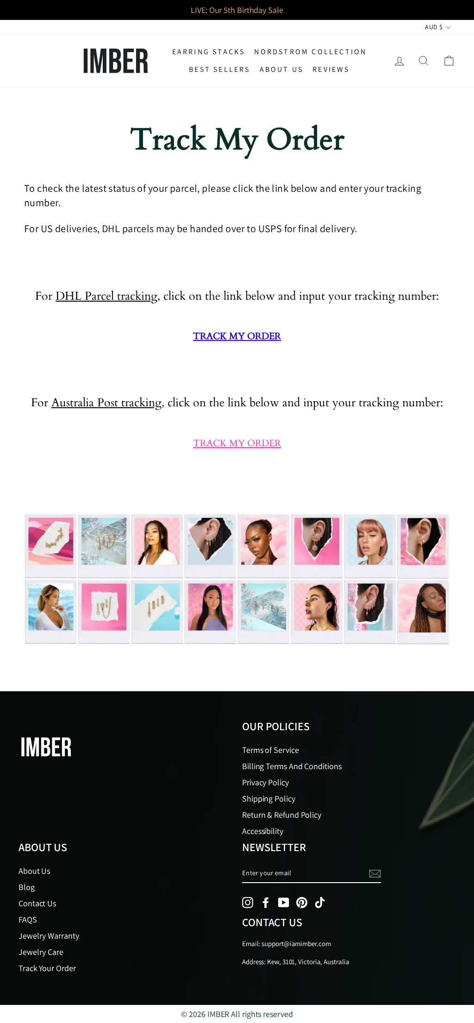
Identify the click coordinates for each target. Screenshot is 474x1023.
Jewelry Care (41, 952)
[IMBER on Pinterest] (301, 902)
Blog (27, 887)
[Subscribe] (375, 873)
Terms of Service (270, 750)
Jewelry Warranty (49, 935)
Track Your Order (47, 968)
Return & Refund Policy (281, 814)
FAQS (28, 919)
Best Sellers (219, 69)
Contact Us (37, 903)
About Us (282, 69)
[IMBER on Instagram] (247, 902)
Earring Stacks (208, 52)
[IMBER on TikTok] (319, 902)
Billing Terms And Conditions (291, 766)
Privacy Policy (265, 782)
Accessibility (262, 831)
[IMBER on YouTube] (283, 902)
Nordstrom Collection (310, 52)
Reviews (330, 69)
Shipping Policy (268, 798)
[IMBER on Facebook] (265, 902)
